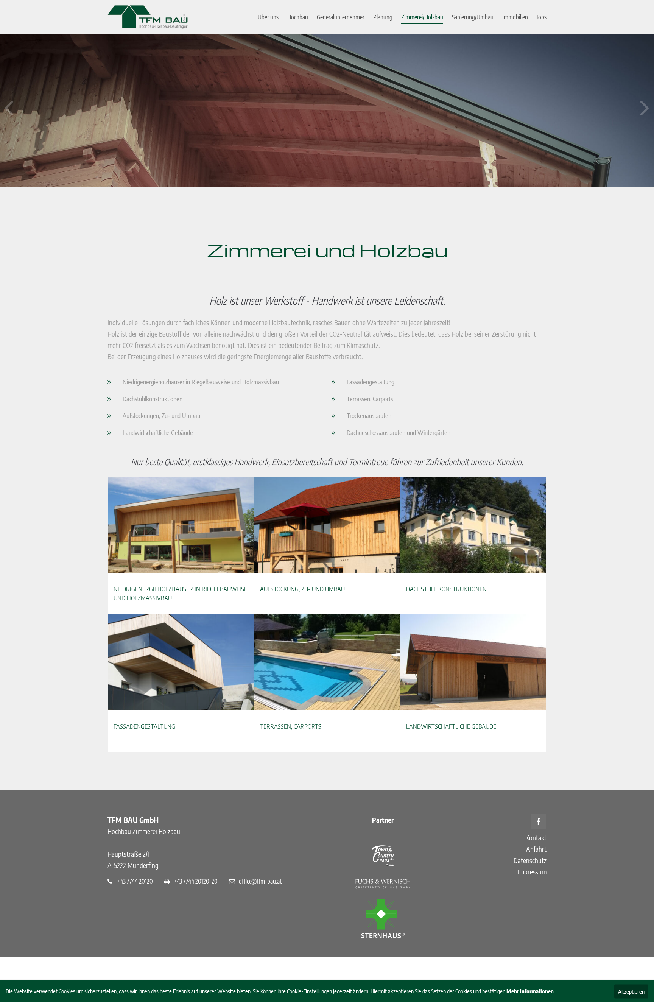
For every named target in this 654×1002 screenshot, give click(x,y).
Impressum (532, 871)
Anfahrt (536, 849)
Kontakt (536, 837)
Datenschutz (530, 860)
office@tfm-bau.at (260, 881)
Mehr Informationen (530, 991)
